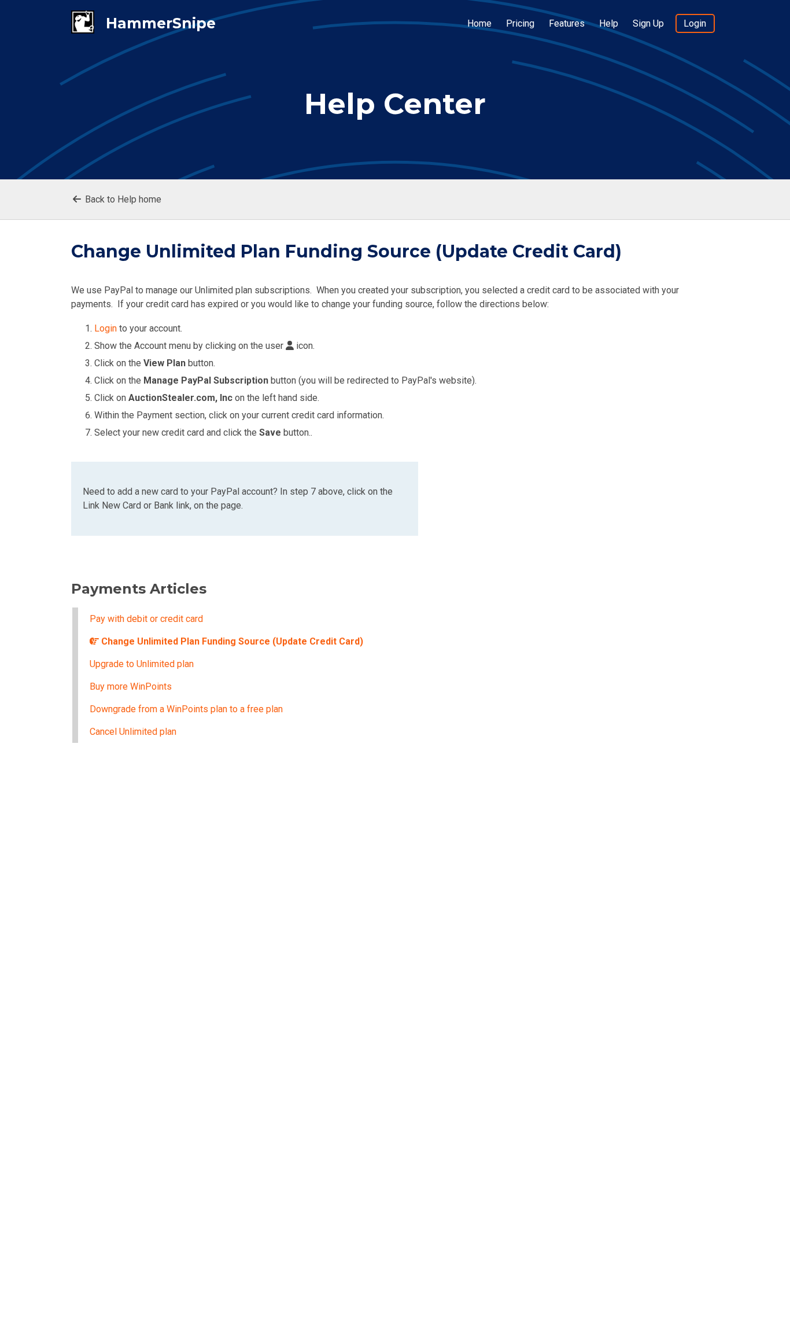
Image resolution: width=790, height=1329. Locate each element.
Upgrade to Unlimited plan (142, 663)
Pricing (520, 23)
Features (567, 23)
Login (695, 23)
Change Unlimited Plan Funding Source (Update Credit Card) (231, 641)
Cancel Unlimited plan (133, 731)
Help (608, 23)
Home (479, 23)
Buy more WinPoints (131, 686)
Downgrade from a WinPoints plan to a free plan (186, 709)
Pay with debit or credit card (146, 618)
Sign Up (648, 23)
